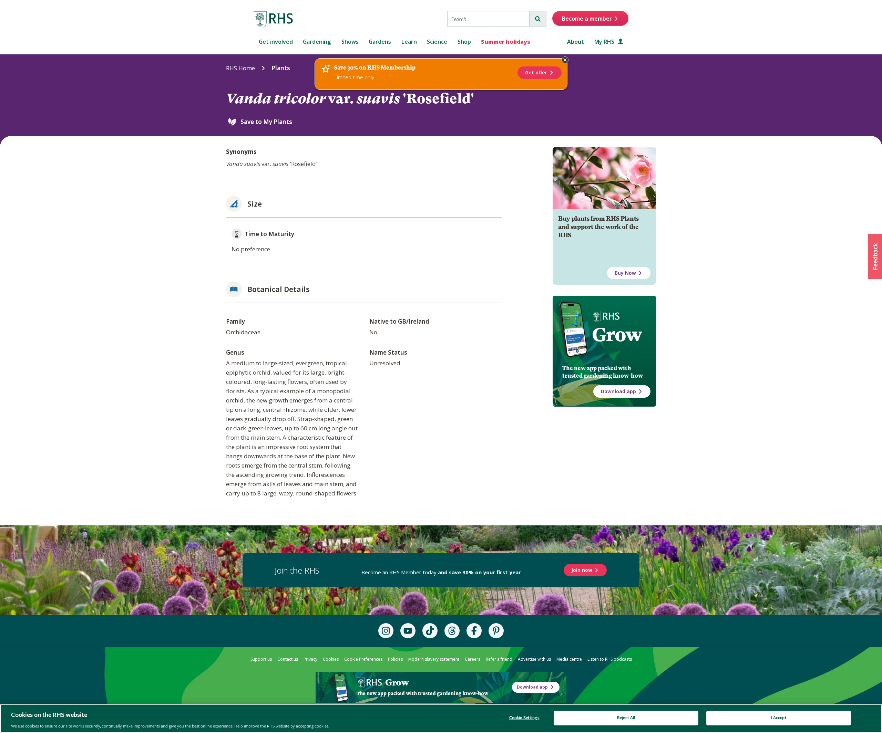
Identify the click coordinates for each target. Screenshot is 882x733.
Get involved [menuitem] (276, 41)
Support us (261, 659)
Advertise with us (534, 659)
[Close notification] (565, 59)
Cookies (331, 659)
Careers (472, 659)
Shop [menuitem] (464, 41)
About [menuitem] (575, 41)
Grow (617, 335)
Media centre (569, 659)
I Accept (779, 717)
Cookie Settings (524, 717)
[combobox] (488, 18)
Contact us (287, 659)
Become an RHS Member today (441, 572)
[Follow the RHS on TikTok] (430, 630)
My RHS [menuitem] (605, 41)
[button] (875, 256)
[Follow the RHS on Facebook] (474, 630)
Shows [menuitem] (350, 41)
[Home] (274, 19)
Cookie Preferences (363, 659)
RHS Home (240, 68)
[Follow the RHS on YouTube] (408, 630)
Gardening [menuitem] (317, 41)
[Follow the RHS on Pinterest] (496, 630)
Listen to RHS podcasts (609, 659)
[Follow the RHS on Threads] (452, 630)
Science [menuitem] (437, 41)
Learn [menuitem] (409, 41)
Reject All (626, 717)
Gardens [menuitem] (380, 41)
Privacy (310, 659)
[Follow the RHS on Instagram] (385, 630)
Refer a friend (499, 659)
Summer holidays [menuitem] (505, 41)
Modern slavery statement (433, 659)
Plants (280, 68)
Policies (395, 659)
